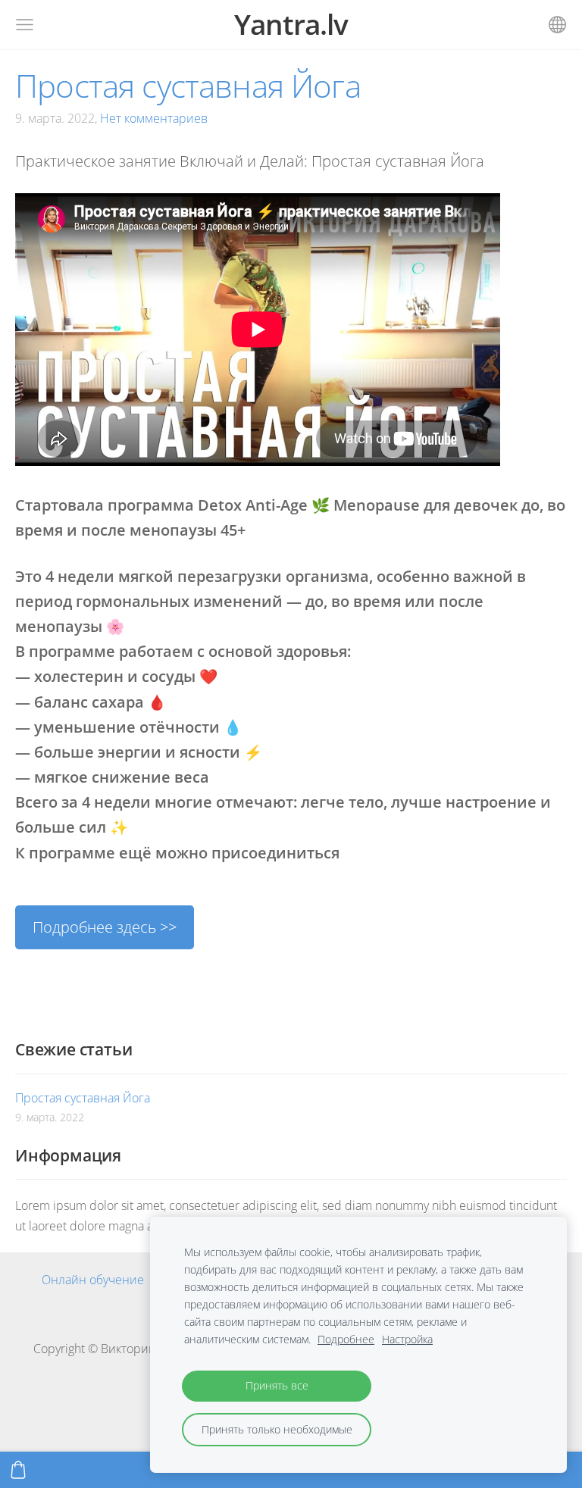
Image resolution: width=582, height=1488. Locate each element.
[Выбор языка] (557, 24)
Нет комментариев (154, 118)
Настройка (407, 1339)
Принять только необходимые (277, 1429)
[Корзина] (18, 1470)
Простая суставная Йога (82, 1097)
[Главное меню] (24, 24)
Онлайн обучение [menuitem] (93, 1279)
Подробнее (346, 1339)
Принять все (277, 1385)
